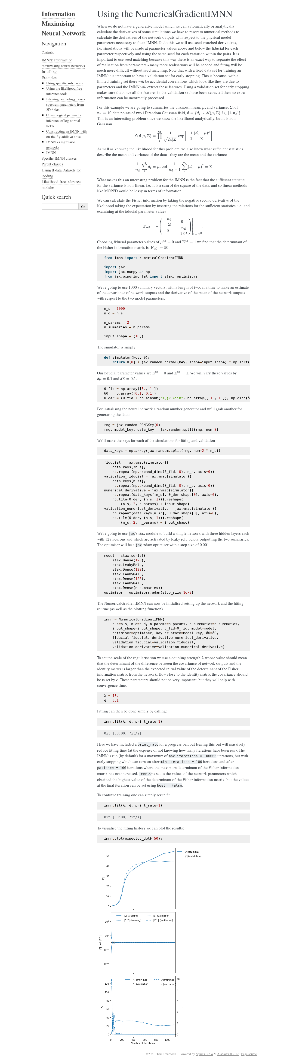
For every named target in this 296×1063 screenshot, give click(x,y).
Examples (49, 77)
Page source (249, 1054)
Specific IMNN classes (59, 158)
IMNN (51, 152)
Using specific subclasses (64, 83)
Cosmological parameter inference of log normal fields (63, 120)
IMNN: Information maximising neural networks (63, 62)
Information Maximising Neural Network (64, 23)
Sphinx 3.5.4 (204, 1054)
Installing (49, 71)
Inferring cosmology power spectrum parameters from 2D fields (65, 104)
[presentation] (203, 107)
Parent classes (52, 164)
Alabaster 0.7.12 (228, 1054)
